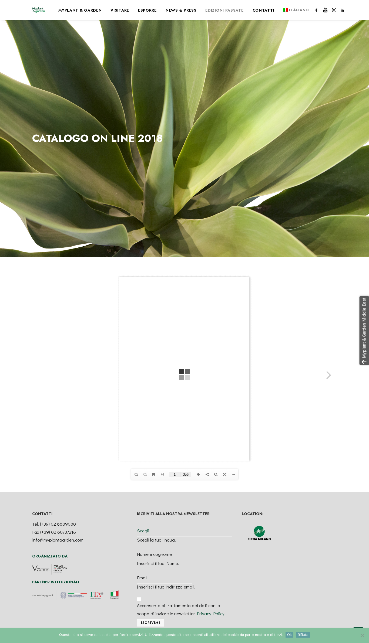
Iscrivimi (150, 622)
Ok (289, 634)
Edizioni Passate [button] (224, 10)
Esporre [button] (147, 10)
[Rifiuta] (362, 635)
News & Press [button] (181, 10)
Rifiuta (303, 634)
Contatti (263, 10)
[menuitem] (80, 10)
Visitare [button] (119, 10)
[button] (317, 10)
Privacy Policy (210, 613)
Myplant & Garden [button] (80, 10)
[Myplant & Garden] (38, 10)
